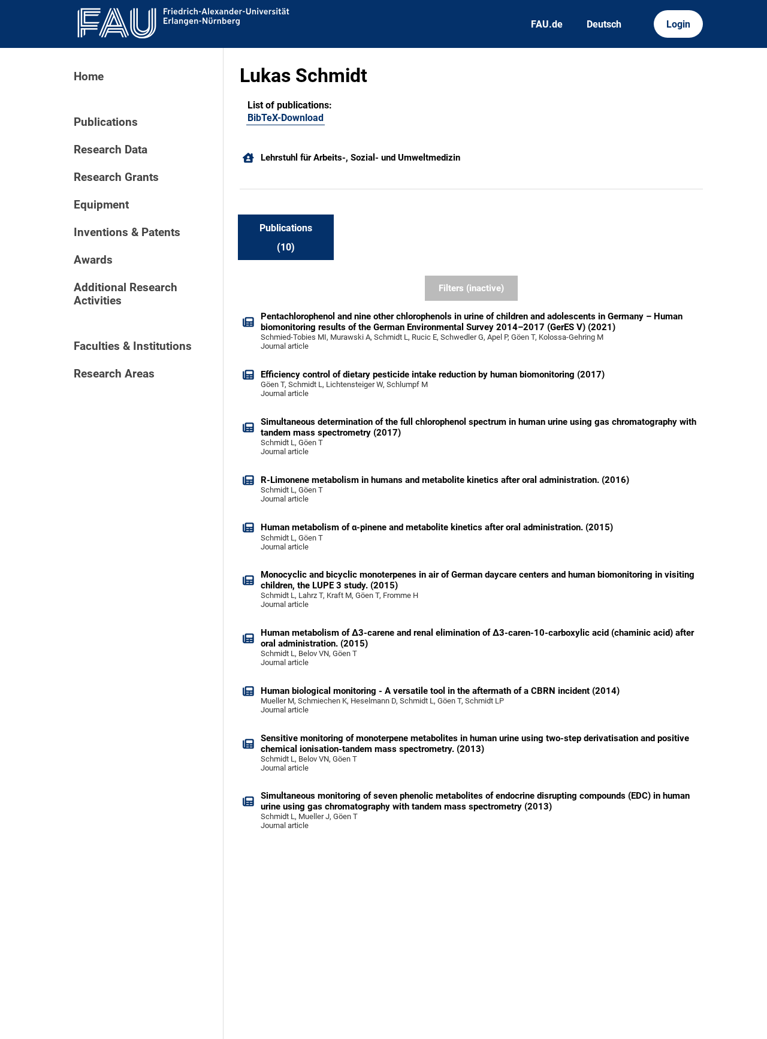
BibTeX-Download (285, 117)
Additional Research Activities (125, 294)
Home (89, 76)
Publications (106, 122)
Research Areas (114, 373)
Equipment (101, 205)
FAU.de (547, 24)
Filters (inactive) (471, 288)
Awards (93, 260)
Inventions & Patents (127, 232)
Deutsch (604, 24)
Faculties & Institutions (133, 346)
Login (678, 24)
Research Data (110, 149)
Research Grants (116, 177)
